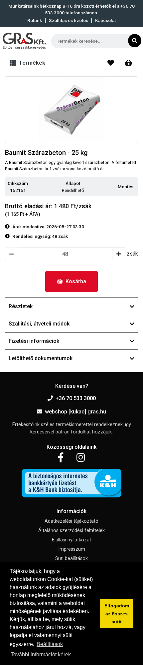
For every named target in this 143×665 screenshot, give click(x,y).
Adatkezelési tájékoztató (71, 521)
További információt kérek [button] (41, 654)
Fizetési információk (34, 341)
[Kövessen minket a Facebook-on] (60, 457)
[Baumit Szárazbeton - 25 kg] (71, 109)
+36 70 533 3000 (76, 398)
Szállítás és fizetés (68, 20)
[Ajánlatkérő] (128, 63)
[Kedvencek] (110, 63)
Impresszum (71, 549)
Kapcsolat (105, 20)
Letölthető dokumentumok (40, 358)
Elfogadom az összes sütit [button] (116, 613)
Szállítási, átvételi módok (39, 324)
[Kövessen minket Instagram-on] (80, 457)
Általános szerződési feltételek (71, 530)
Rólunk (34, 20)
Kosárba (76, 281)
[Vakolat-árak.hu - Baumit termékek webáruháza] (24, 41)
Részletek (21, 306)
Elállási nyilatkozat (71, 540)
